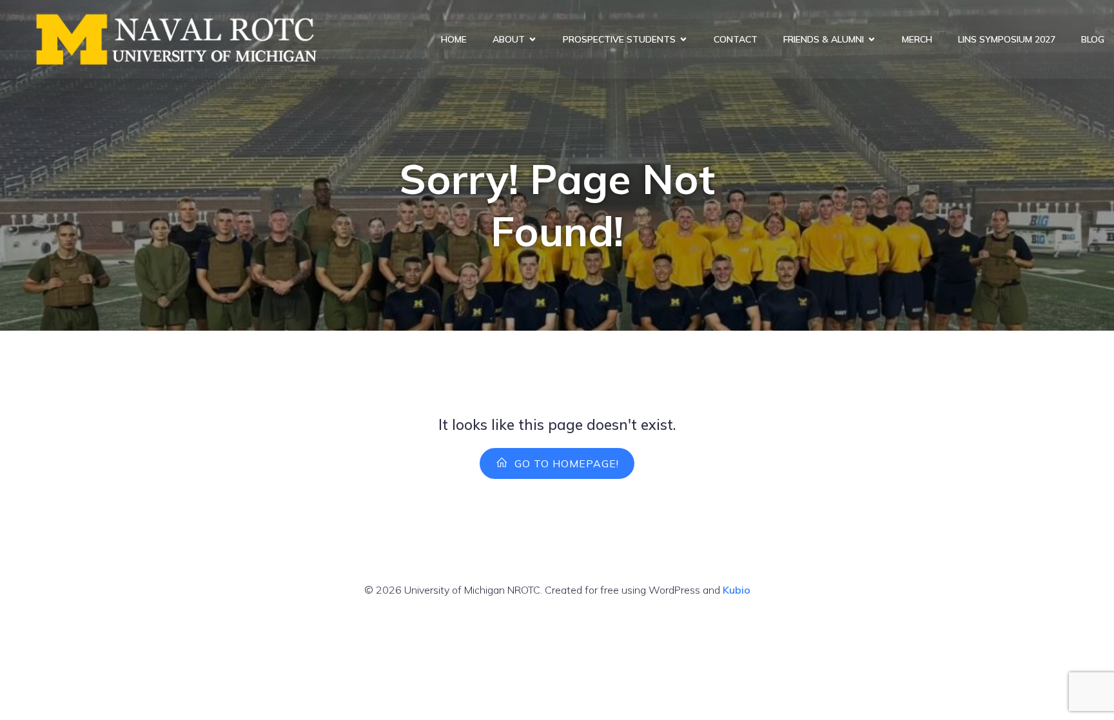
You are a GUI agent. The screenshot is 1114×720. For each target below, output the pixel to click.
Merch (917, 39)
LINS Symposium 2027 (1006, 39)
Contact (735, 39)
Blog (1092, 39)
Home (454, 39)
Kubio (736, 589)
